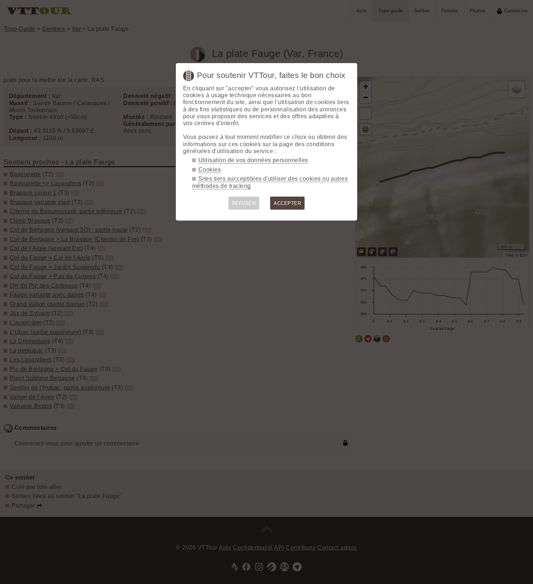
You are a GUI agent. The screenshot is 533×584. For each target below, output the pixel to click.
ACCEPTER (287, 203)
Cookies (209, 169)
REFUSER (244, 203)
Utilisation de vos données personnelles (253, 160)
